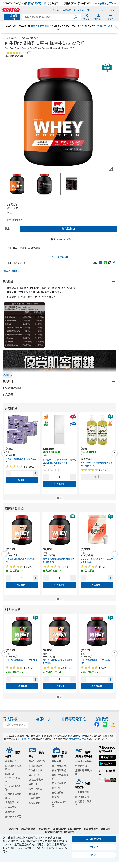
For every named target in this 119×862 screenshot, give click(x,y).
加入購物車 (68, 228)
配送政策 (69, 832)
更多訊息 (7, 374)
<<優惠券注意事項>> (105, 3)
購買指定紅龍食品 (36, 3)
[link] (100, 263)
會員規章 (105, 828)
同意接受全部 (93, 839)
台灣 (110, 10)
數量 (7, 228)
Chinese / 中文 (93, 10)
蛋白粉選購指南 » (61, 256)
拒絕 (93, 855)
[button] (77, 17)
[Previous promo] (4, 453)
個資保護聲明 (91, 828)
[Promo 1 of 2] (58, 498)
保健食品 (24, 37)
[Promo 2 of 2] (61, 498)
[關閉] (116, 27)
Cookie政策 (59, 828)
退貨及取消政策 (53, 832)
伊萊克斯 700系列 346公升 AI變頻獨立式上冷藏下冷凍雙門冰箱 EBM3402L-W (59, 462)
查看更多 (93, 847)
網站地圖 (13, 828)
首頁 (4, 37)
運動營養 (34, 37)
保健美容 (13, 37)
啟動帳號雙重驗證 (75, 738)
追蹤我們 (101, 719)
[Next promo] (114, 453)
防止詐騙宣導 (23, 738)
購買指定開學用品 (39, 25)
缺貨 (97, 477)
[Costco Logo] (11, 10)
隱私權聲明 (44, 828)
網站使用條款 (28, 828)
